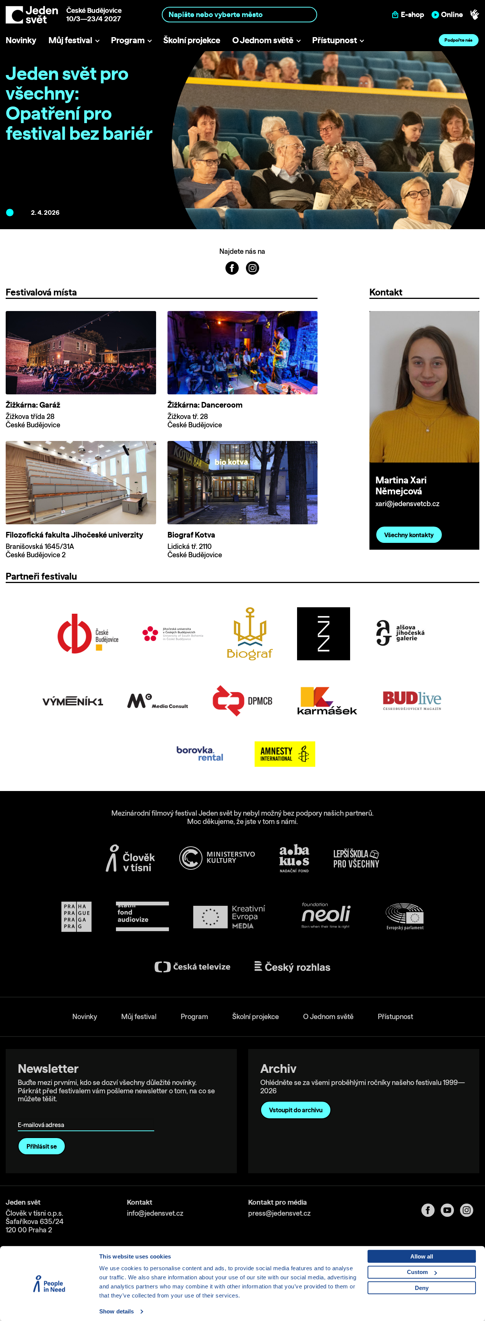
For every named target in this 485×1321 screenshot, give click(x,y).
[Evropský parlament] (405, 917)
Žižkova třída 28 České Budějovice (33, 421)
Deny (422, 1288)
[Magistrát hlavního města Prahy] (76, 917)
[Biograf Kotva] (250, 633)
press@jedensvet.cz (279, 1213)
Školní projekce (191, 40)
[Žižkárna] (323, 633)
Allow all (421, 1256)
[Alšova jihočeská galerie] (401, 633)
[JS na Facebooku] (232, 267)
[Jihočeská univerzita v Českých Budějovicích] (172, 633)
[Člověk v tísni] (130, 858)
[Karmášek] (327, 700)
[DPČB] (242, 700)
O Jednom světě (262, 40)
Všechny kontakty (409, 535)
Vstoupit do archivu (295, 1110)
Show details (116, 1311)
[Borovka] (200, 754)
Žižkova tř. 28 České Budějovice (194, 421)
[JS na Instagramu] (252, 267)
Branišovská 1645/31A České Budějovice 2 (40, 550)
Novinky (21, 40)
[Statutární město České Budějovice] (87, 634)
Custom (417, 1272)
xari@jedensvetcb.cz (407, 504)
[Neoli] (325, 917)
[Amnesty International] (284, 754)
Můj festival (70, 40)
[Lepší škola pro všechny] (356, 858)
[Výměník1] (72, 701)
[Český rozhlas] (292, 967)
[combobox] (240, 14)
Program (128, 40)
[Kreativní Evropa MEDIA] (229, 917)
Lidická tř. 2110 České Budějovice (194, 550)
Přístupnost (334, 40)
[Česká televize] (192, 967)
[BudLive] (412, 700)
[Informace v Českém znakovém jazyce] (474, 14)
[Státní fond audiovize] (142, 917)
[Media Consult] (157, 701)
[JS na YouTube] (450, 1210)
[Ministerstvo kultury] (217, 858)
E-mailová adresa (42, 1114)
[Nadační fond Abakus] (294, 858)
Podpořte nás (458, 40)
